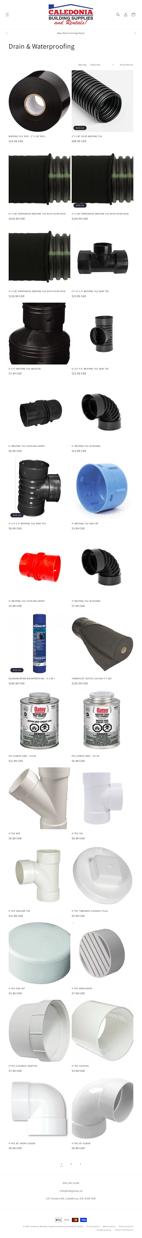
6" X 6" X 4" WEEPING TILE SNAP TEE (90, 291)
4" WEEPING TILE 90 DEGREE (86, 601)
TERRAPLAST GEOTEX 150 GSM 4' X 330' (92, 678)
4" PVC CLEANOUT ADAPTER (23, 1066)
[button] (7, 14)
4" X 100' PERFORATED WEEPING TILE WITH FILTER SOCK (37, 291)
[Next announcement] (135, 33)
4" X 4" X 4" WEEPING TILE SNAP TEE (27, 523)
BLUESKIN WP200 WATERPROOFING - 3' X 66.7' (32, 678)
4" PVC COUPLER (80, 1066)
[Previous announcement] (7, 33)
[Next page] (80, 1164)
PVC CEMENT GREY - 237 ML (85, 756)
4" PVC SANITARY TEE (19, 911)
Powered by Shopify (74, 1226)
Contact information (124, 1230)
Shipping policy (104, 1230)
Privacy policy (93, 1226)
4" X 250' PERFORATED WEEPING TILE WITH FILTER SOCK (100, 213)
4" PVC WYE (14, 833)
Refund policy (109, 1226)
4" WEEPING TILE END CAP (85, 523)
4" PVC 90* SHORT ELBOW (22, 1143)
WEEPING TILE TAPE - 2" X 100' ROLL (27, 136)
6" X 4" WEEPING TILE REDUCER (25, 368)
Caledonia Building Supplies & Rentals (47, 1226)
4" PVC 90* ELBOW (81, 1143)
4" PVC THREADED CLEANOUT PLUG (90, 911)
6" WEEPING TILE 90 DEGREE (86, 446)
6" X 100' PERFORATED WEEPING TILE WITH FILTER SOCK (37, 213)
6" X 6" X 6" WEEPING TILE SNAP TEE (90, 368)
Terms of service (126, 1226)
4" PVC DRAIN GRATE (82, 988)
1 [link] (61, 1164)
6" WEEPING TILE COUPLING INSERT (27, 446)
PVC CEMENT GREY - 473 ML (22, 756)
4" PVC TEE (77, 833)
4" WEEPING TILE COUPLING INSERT (27, 601)
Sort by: (82, 64)
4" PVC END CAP (17, 988)
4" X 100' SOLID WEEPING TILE (87, 136)
